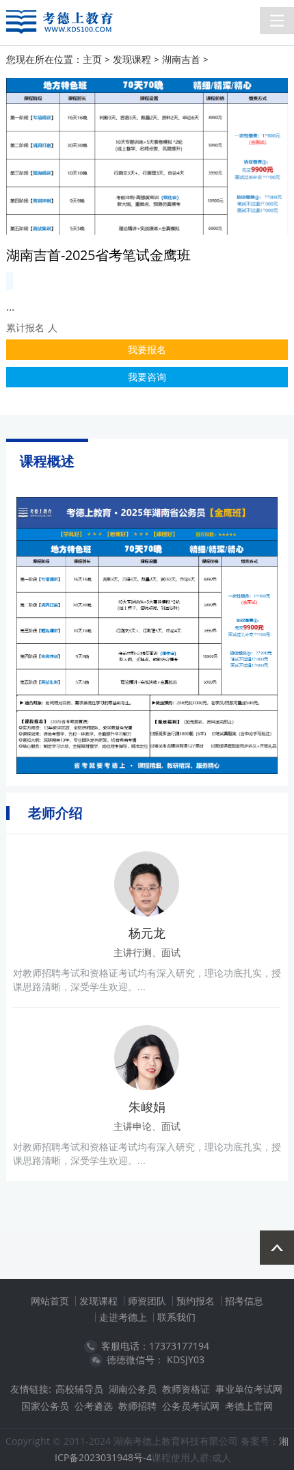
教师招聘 (137, 1406)
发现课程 (132, 59)
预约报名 (195, 1300)
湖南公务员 (133, 1388)
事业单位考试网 (248, 1388)
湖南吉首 (181, 59)
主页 (92, 59)
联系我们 (176, 1317)
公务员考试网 (190, 1406)
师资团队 (147, 1300)
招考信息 (244, 1300)
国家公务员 (45, 1406)
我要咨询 (147, 376)
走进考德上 (123, 1317)
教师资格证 (186, 1388)
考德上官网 (249, 1406)
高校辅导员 (79, 1388)
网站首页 (50, 1300)
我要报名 (147, 349)
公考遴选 (94, 1406)
